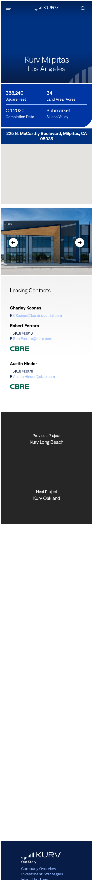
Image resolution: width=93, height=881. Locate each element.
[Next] (79, 242)
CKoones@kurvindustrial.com (37, 315)
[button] (8, 8)
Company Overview (38, 868)
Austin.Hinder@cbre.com (34, 376)
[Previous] (13, 242)
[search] (82, 8)
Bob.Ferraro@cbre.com (32, 338)
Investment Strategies (42, 874)
